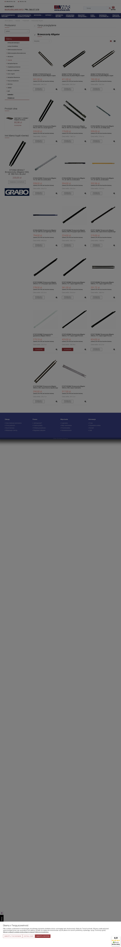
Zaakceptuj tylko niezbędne (12, 936)
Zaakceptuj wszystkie (42, 936)
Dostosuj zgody (29, 936)
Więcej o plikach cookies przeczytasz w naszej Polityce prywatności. (26, 932)
